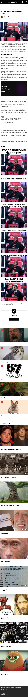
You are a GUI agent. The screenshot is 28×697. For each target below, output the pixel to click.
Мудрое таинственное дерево (10, 505)
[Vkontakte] (3, 689)
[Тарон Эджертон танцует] (14, 389)
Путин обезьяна (5, 562)
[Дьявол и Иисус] (14, 604)
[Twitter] (1, 689)
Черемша (3, 415)
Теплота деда (5, 533)
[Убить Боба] (14, 660)
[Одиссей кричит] (14, 335)
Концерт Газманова (7, 590)
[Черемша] (14, 407)
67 (1, 380)
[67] (14, 371)
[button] (1, 2)
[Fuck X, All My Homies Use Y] (14, 464)
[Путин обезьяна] (14, 548)
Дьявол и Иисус (5, 618)
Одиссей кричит (5, 344)
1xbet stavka (18, 687)
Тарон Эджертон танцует (7, 398)
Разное (12, 687)
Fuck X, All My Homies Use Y (9, 477)
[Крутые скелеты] (14, 632)
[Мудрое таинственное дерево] (14, 492)
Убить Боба (4, 674)
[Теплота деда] (14, 520)
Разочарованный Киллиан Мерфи (11, 449)
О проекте (3, 687)
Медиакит (8, 687)
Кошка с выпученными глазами (9, 362)
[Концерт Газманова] (14, 576)
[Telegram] (6, 689)
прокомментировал (9, 109)
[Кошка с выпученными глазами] (14, 353)
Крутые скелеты (6, 646)
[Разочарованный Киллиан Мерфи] (14, 435)
